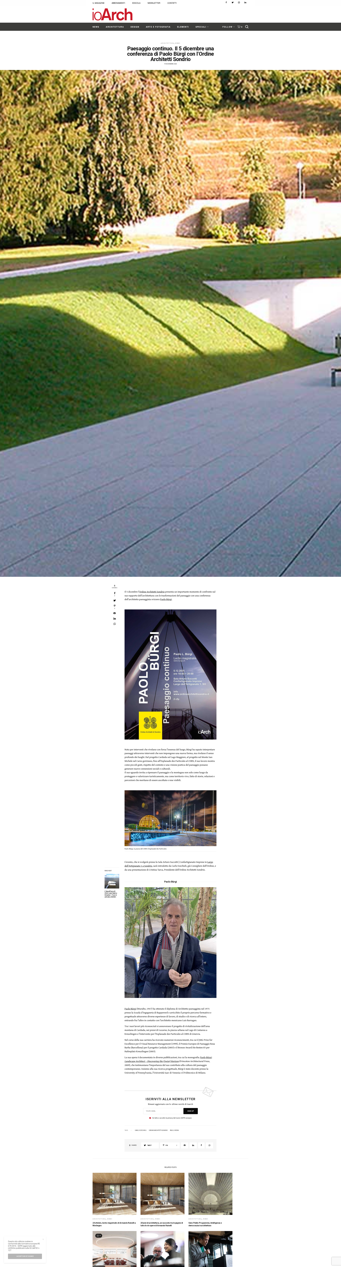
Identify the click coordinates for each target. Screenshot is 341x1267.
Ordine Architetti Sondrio (152, 591)
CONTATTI (172, 3)
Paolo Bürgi (166, 599)
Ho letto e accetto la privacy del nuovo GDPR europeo (172, 1118)
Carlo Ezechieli (141, 1130)
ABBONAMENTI (118, 3)
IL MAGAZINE (98, 3)
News (177, 43)
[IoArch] (112, 14)
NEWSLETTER (154, 3)
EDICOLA (136, 3)
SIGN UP (190, 1111)
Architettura (167, 43)
